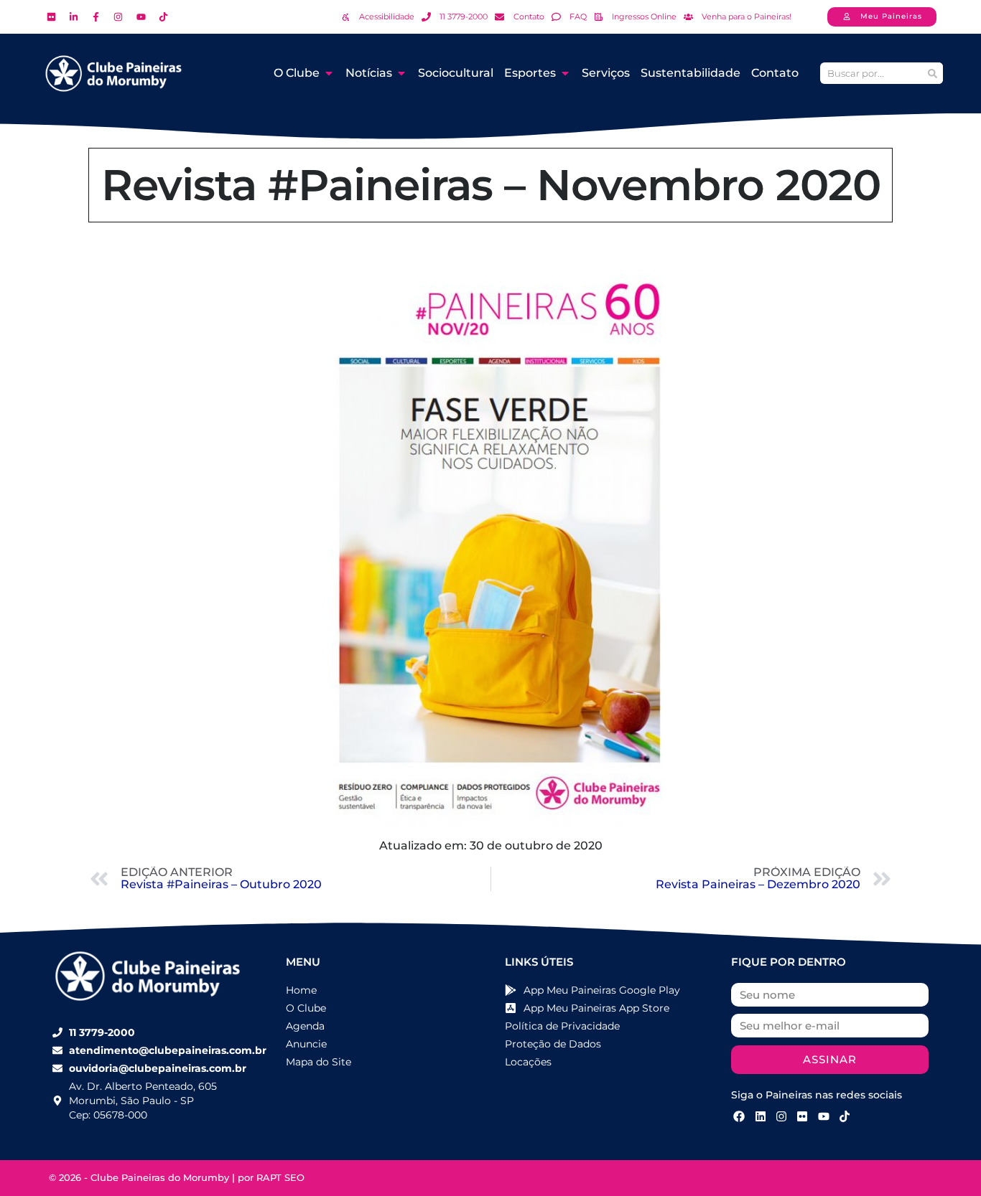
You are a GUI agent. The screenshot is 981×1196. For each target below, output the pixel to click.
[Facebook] (739, 1116)
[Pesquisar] (932, 73)
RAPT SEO (280, 1177)
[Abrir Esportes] (565, 73)
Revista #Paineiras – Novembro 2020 (490, 185)
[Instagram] (781, 1116)
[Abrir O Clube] (329, 73)
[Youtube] (824, 1116)
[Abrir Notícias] (401, 73)
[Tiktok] (844, 1116)
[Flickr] (802, 1116)
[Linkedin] (760, 1116)
